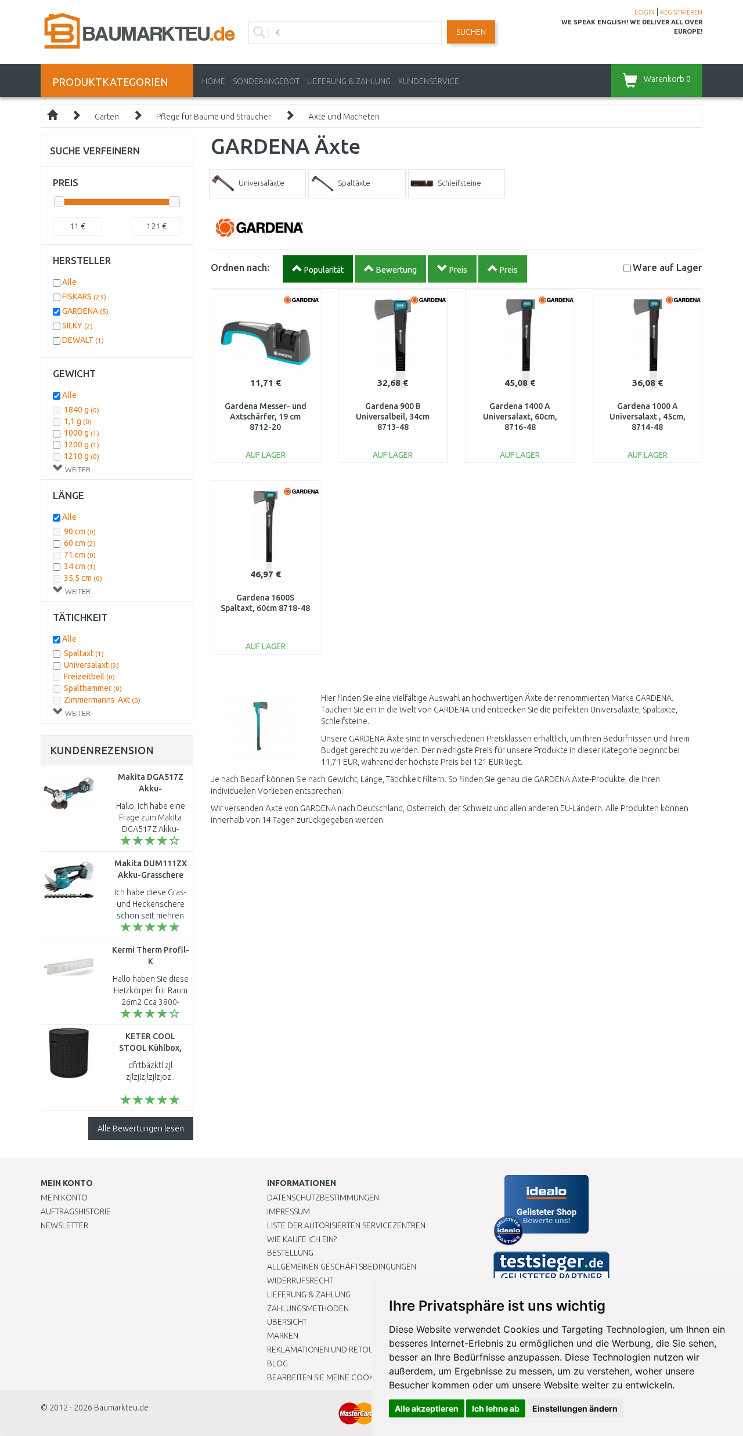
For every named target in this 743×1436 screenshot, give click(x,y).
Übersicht (287, 1321)
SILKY (77, 325)
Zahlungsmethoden (308, 1308)
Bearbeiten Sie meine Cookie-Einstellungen (354, 1377)
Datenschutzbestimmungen (323, 1197)
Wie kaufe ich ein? (302, 1239)
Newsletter (64, 1225)
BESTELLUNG (290, 1252)
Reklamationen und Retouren (327, 1349)
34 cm (80, 566)
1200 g (81, 444)
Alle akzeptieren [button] (427, 1408)
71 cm (80, 554)
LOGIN (644, 12)
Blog (277, 1363)
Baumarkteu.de (121, 1407)
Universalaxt (91, 665)
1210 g (81, 456)
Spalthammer (93, 688)
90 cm (80, 531)
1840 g (81, 409)
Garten (107, 116)
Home (213, 81)
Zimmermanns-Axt (102, 699)
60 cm (80, 543)
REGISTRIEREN (681, 12)
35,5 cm (83, 578)
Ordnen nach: (240, 267)
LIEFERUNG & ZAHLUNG (349, 81)
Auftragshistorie (76, 1211)
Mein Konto (64, 1197)
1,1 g (78, 421)
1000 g (81, 432)
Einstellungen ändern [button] (575, 1408)
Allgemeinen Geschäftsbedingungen (341, 1266)
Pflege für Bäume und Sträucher (213, 116)
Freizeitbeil (89, 676)
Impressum (288, 1211)
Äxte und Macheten (344, 116)
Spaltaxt (84, 653)
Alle (69, 282)
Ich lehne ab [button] (496, 1408)
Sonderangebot (266, 81)
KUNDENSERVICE (428, 81)
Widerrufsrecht (300, 1280)
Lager (667, 267)
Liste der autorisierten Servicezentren (346, 1225)
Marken (282, 1335)
